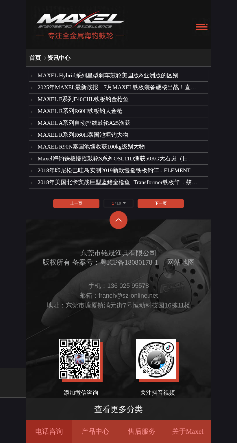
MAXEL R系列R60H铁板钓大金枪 (80, 111)
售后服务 (141, 431)
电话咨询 (49, 431)
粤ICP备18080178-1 (129, 262)
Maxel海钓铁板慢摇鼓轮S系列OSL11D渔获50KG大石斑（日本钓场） (124, 158)
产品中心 (95, 431)
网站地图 (181, 262)
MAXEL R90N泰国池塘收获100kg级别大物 (91, 146)
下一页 (161, 203)
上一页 (76, 203)
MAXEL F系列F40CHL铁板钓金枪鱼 (83, 99)
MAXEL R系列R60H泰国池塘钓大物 (83, 134)
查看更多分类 (118, 409)
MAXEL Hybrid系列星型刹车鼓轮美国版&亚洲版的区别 (108, 75)
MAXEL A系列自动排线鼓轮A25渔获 (84, 123)
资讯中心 (59, 57)
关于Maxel (188, 431)
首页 (35, 57)
